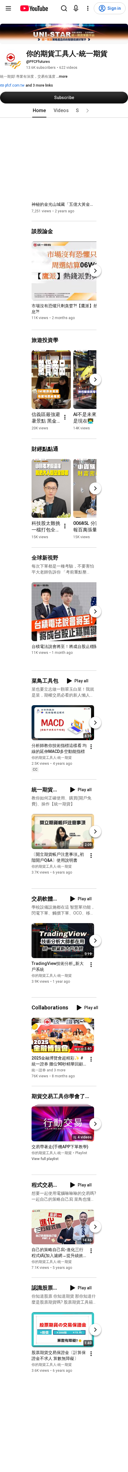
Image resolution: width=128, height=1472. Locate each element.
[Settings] (87, 8)
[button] (87, 110)
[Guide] (8, 8)
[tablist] (64, 110)
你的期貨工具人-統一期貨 (52, 758)
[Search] (64, 8)
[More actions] (65, 417)
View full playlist (45, 1159)
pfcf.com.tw (14, 85)
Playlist (81, 1153)
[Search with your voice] (76, 8)
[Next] (95, 271)
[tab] (39, 110)
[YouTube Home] (33, 8)
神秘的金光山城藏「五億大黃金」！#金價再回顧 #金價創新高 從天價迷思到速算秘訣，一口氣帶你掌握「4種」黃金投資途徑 (64, 204)
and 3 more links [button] (39, 85)
